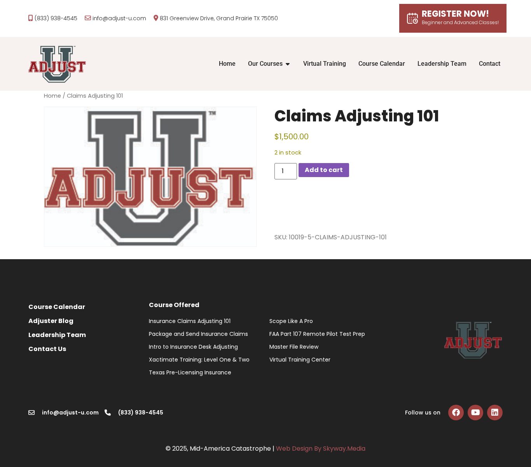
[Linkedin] (495, 412)
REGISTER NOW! (460, 18)
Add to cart (324, 169)
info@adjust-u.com (119, 18)
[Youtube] (475, 412)
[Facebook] (456, 412)
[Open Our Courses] (288, 63)
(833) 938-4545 (56, 18)
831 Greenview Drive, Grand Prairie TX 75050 (219, 18)
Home (52, 96)
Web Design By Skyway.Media (320, 448)
